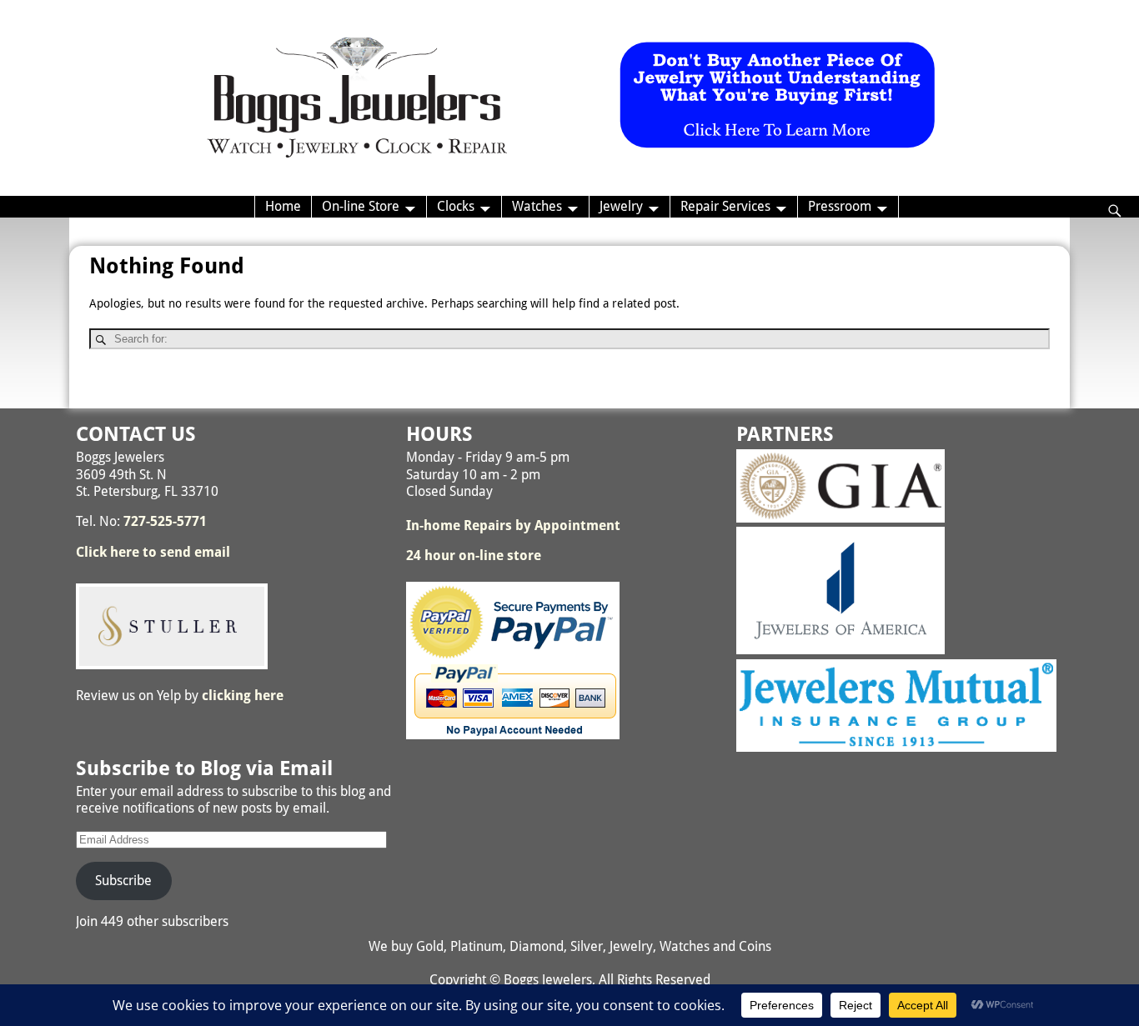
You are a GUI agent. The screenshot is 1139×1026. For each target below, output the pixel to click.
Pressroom (839, 206)
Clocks (455, 206)
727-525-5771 (165, 521)
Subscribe (123, 880)
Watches (537, 206)
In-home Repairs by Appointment (513, 525)
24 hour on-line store (473, 555)
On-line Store (360, 206)
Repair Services (725, 206)
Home (283, 206)
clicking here (242, 695)
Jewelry (621, 206)
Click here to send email (153, 552)
